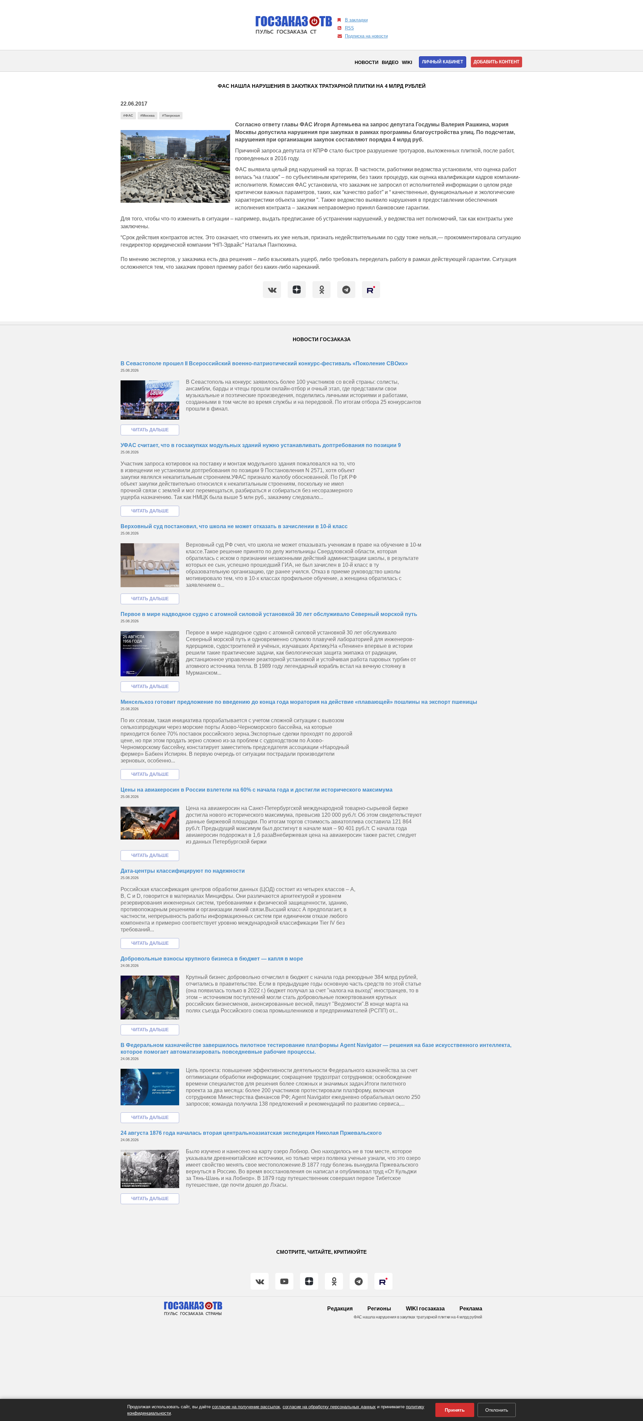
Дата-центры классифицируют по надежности (183, 871)
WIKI (407, 62)
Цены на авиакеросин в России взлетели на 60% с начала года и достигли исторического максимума (256, 790)
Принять (455, 1410)
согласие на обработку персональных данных (329, 1406)
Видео (390, 62)
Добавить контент (496, 61)
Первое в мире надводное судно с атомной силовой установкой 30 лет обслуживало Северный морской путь (269, 614)
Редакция (340, 1308)
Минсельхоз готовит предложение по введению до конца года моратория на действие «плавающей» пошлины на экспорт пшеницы (299, 702)
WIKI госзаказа (425, 1308)
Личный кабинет (442, 61)
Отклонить (496, 1410)
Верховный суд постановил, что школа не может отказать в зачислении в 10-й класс (234, 526)
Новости (366, 62)
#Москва (147, 115)
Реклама (470, 1308)
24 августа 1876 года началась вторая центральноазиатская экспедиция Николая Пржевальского (251, 1133)
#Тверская (171, 115)
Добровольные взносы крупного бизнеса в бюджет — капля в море (212, 959)
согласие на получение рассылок (246, 1406)
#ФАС (128, 115)
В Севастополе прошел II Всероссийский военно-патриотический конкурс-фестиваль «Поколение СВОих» (264, 363)
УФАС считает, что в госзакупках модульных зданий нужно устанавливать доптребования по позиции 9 (261, 445)
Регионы (379, 1308)
